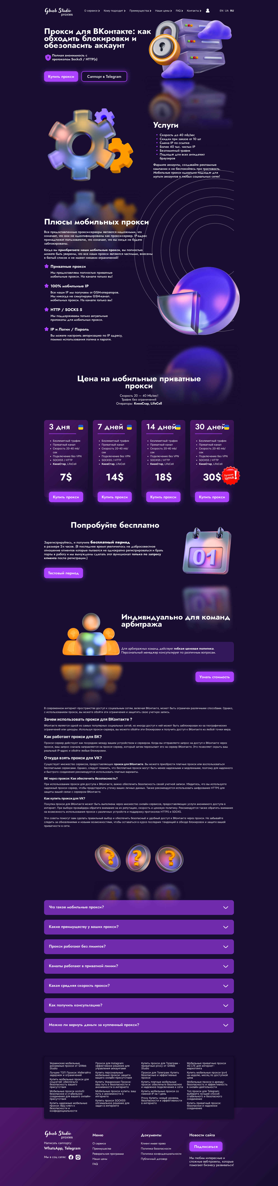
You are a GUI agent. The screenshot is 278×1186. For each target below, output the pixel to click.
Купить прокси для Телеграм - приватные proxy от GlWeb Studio (161, 1066)
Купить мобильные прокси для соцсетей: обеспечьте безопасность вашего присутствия (70, 1083)
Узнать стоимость (214, 677)
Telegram (72, 1148)
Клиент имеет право (153, 1143)
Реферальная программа (108, 1154)
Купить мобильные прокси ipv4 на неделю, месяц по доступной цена (208, 1075)
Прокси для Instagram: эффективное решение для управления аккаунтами (112, 1066)
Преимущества (139, 10)
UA (227, 10)
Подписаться (206, 1146)
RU (232, 10)
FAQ (178, 10)
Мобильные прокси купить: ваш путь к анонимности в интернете (116, 1094)
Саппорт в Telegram (104, 76)
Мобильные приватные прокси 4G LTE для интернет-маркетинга (207, 1066)
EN (221, 10)
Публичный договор (154, 1159)
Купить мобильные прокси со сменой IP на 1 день (160, 1092)
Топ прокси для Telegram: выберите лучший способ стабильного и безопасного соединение (205, 1095)
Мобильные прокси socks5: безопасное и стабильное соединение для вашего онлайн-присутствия (70, 1095)
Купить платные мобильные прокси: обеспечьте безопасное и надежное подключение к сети (162, 1084)
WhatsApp (53, 1148)
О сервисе (90, 10)
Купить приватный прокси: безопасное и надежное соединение (204, 1105)
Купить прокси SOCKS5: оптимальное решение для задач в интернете (112, 1103)
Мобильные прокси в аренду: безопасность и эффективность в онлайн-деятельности (207, 1084)
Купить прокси (61, 76)
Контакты (193, 10)
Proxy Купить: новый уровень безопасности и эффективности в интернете (162, 1100)
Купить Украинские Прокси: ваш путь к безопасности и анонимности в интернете (113, 1084)
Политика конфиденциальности (161, 1154)
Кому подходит (113, 10)
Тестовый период (63, 573)
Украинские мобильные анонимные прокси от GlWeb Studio (68, 1066)
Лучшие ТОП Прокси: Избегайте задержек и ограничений (71, 1073)
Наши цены (162, 10)
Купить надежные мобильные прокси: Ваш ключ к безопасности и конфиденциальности (69, 1107)
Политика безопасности (156, 1148)
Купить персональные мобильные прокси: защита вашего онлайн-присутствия (113, 1075)
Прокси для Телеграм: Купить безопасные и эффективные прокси (160, 1075)
